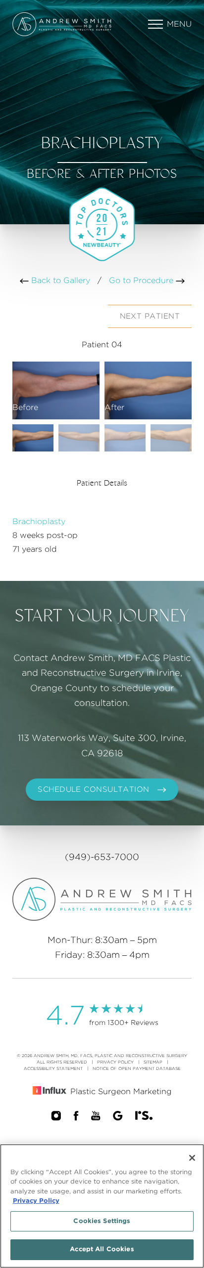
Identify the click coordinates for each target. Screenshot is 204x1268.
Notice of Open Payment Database (137, 1068)
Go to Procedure (142, 281)
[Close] (192, 1158)
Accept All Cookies (102, 1249)
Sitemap (153, 1062)
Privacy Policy (115, 1062)
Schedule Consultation (93, 789)
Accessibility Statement (53, 1068)
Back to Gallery (59, 281)
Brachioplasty (38, 522)
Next (150, 316)
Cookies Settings (101, 1221)
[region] (102, 1206)
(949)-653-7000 (102, 857)
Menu (179, 24)
